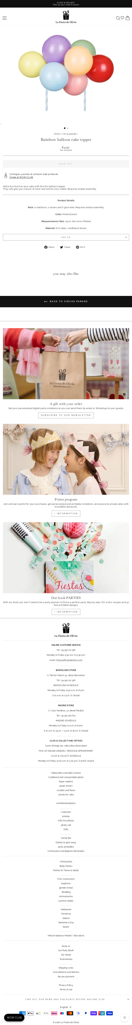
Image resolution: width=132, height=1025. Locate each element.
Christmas (66, 914)
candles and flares (66, 790)
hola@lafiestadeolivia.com (69, 660)
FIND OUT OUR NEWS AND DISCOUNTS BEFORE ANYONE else (65, 999)
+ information (66, 513)
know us (66, 946)
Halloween (66, 909)
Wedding (66, 892)
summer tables (65, 901)
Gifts (66, 829)
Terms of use (66, 989)
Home (57, 134)
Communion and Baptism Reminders (66, 851)
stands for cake (66, 794)
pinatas (66, 816)
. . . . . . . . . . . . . (66, 799)
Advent (66, 918)
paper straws (66, 786)
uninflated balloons (66, 803)
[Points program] (66, 459)
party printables (66, 847)
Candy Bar (66, 838)
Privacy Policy (66, 985)
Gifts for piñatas (66, 820)
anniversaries (66, 896)
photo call (66, 825)
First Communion (66, 879)
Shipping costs (66, 968)
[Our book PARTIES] (66, 557)
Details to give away (66, 842)
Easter (66, 927)
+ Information (66, 612)
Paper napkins (66, 781)
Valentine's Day (66, 922)
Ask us (66, 237)
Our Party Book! (66, 950)
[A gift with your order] (66, 363)
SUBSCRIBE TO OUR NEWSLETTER (66, 415)
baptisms (66, 883)
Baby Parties (66, 866)
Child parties (66, 861)
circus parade (69, 134)
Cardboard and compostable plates (66, 777)
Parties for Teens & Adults (66, 870)
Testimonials (66, 959)
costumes (66, 812)
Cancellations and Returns (66, 972)
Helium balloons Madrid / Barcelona (66, 935)
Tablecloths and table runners (66, 773)
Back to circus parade (68, 301)
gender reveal (66, 888)
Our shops (66, 955)
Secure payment (66, 976)
